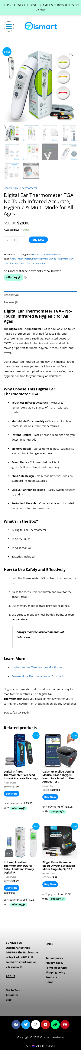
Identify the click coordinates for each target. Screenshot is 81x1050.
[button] (71, 54)
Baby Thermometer (42, 258)
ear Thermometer (63, 258)
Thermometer (28, 188)
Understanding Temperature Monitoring (37, 667)
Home (49, 982)
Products (51, 977)
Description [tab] (11, 295)
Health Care (11, 188)
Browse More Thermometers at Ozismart (37, 676)
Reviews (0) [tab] (11, 302)
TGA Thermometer (35, 263)
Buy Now (38, 239)
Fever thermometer (14, 263)
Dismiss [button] (40, 10)
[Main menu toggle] (9, 26)
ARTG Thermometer (20, 258)
